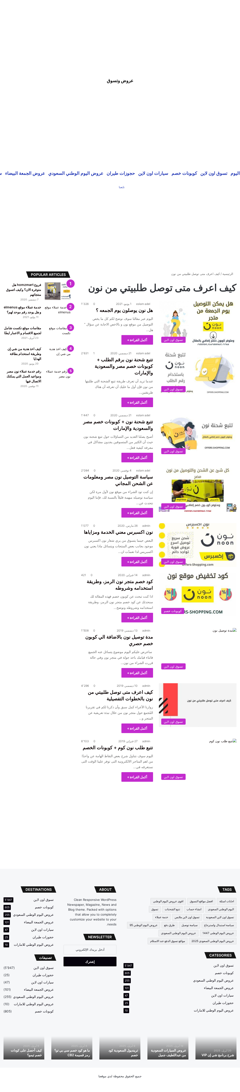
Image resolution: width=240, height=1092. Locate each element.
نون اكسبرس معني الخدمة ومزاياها (118, 532)
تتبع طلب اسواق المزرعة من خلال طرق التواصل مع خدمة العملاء (120, 1050)
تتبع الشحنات (172, 909)
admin (146, 525)
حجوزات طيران (121, 173)
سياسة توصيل (189, 925)
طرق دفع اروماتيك (221, 1055)
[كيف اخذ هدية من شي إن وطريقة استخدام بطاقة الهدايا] (58, 355)
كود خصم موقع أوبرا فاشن (24, 1055)
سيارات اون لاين (153, 173)
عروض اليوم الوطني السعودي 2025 (212, 941)
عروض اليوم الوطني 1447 (218, 933)
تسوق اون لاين (213, 173)
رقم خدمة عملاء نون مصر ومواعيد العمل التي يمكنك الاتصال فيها (24, 376)
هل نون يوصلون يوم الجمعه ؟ (124, 310)
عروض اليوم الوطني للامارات (214, 1010)
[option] (215, 1041)
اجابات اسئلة (226, 901)
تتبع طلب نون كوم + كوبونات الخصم (118, 747)
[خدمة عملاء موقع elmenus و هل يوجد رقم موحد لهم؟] (58, 313)
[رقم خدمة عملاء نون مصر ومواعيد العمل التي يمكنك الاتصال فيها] (58, 378)
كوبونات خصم (184, 173)
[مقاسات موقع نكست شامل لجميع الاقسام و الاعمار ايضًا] (58, 334)
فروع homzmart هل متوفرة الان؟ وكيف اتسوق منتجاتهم (23, 289)
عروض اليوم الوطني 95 (144, 925)
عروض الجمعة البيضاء (25, 173)
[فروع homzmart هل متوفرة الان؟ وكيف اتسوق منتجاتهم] (58, 291)
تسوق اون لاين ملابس (187, 917)
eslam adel (143, 304)
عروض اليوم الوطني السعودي (75, 173)
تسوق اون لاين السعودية (220, 917)
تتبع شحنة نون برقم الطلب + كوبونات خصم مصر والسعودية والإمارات (124, 366)
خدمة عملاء (161, 917)
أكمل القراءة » (137, 340)
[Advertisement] (120, 33)
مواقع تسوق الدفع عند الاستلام (167, 941)
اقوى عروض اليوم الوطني (168, 901)
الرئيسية (228, 274)
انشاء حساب (194, 909)
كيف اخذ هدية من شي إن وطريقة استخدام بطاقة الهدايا (24, 354)
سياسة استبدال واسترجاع (219, 925)
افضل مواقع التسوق (201, 901)
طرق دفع (169, 925)
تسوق (154, 909)
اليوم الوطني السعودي (221, 909)
